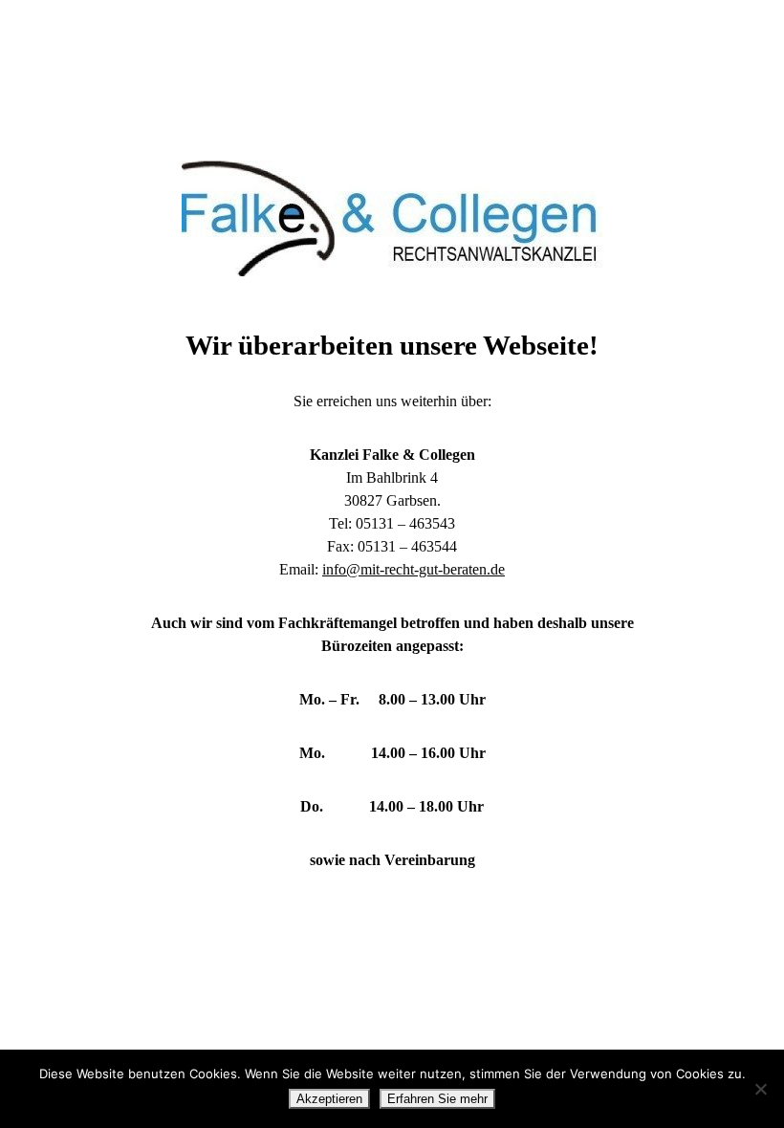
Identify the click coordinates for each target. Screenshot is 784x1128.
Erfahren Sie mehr (437, 1099)
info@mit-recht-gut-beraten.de (413, 569)
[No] (760, 1088)
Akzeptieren (329, 1099)
